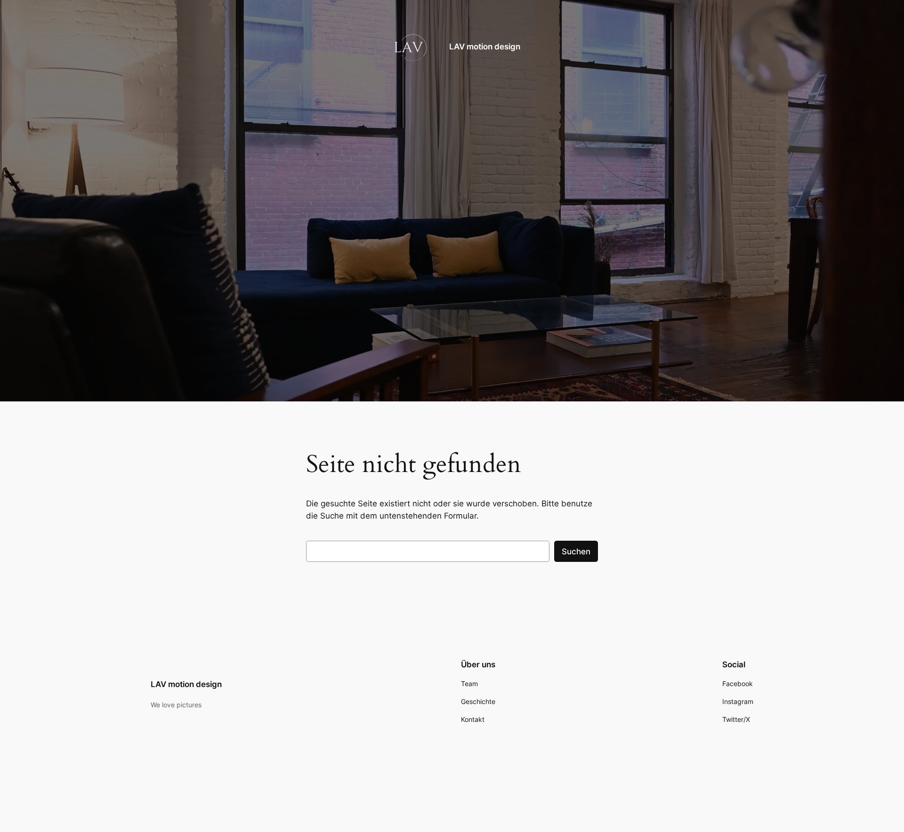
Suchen (576, 551)
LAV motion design (484, 46)
